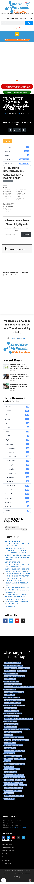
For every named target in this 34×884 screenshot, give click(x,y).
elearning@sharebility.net (19, 827)
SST (23, 785)
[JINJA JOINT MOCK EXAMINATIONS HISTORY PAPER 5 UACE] (9, 207)
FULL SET (10, 748)
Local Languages (13, 788)
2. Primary (17, 411)
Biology (10, 671)
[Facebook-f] (5, 621)
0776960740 (14, 338)
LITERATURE (11, 716)
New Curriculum (13, 745)
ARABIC (9, 767)
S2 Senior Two (17, 481)
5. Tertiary (17, 423)
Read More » (12, 370)
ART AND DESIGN (13, 713)
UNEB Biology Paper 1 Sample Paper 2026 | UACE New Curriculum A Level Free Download (17, 590)
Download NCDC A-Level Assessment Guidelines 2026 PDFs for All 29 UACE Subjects (19, 366)
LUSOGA (20, 780)
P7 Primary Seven (17, 473)
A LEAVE (17, 435)
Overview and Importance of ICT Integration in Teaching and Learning (20, 386)
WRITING (9, 793)
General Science (13, 782)
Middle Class (17, 444)
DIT (7, 740)
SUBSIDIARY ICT (13, 703)
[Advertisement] (17, 60)
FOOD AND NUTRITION (14, 764)
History (10, 689)
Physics (24, 668)
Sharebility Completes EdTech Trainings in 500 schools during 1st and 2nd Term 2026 (19, 376)
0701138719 (23, 338)
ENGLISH (10, 668)
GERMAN (9, 798)
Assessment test (13, 790)
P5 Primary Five (17, 465)
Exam (8, 759)
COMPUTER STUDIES (14, 676)
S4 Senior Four (17, 490)
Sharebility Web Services (23, 873)
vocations (17, 506)
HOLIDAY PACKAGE (14, 692)
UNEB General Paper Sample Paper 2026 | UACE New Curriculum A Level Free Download (17, 604)
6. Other (17, 427)
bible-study (11, 785)
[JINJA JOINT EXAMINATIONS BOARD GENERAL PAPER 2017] (9, 194)
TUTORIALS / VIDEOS (14, 700)
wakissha (10, 727)
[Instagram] (23, 621)
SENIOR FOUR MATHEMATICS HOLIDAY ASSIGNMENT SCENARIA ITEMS (16, 583)
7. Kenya (17, 431)
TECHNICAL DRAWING (14, 751)
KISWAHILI (10, 729)
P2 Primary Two (17, 452)
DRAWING (20, 759)
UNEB (8, 735)
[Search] (29, 23)
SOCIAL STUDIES (13, 684)
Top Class (17, 502)
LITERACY (10, 708)
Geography (11, 681)
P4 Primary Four (17, 460)
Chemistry (11, 673)
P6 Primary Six (17, 469)
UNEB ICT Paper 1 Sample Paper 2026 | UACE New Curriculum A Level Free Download (17, 557)
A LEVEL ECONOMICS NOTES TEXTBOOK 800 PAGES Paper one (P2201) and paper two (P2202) (16, 550)
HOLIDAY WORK (12, 769)
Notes (9, 780)
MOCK (22, 671)
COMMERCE (11, 724)
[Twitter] (11, 621)
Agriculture (12, 697)
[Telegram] (23, 837)
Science (10, 679)
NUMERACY (10, 772)
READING (24, 729)
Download (7, 141)
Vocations (17, 510)
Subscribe (26, 234)
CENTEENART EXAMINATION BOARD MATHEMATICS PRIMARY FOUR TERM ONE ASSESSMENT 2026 (17, 576)
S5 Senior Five (17, 494)
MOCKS (9, 695)
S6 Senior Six (17, 498)
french (9, 753)
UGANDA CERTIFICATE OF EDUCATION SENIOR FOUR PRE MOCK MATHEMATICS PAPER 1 (17, 564)
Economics (11, 711)
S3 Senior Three (17, 485)
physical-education (14, 777)
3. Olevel (17, 415)
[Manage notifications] (30, 880)
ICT (7, 761)
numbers (10, 743)
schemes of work (14, 737)
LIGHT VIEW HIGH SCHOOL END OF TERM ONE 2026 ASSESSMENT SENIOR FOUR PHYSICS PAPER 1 (17, 597)
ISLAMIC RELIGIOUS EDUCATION (18, 719)
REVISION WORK (13, 665)
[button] (17, 34)
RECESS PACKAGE (13, 756)
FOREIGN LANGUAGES (14, 796)
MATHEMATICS (12, 663)
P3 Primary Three (17, 456)
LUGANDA (10, 721)
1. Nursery (17, 406)
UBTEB (17, 732)
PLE (8, 732)
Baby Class (17, 440)
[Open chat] (3, 880)
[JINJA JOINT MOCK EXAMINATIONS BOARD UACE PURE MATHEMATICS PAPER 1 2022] (22, 195)
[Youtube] (17, 621)
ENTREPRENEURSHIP (15, 705)
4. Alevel (17, 419)
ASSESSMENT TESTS (14, 775)
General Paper (8, 181)
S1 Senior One (17, 477)
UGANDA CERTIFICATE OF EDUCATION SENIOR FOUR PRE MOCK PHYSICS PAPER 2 (17, 543)
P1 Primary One (17, 448)
